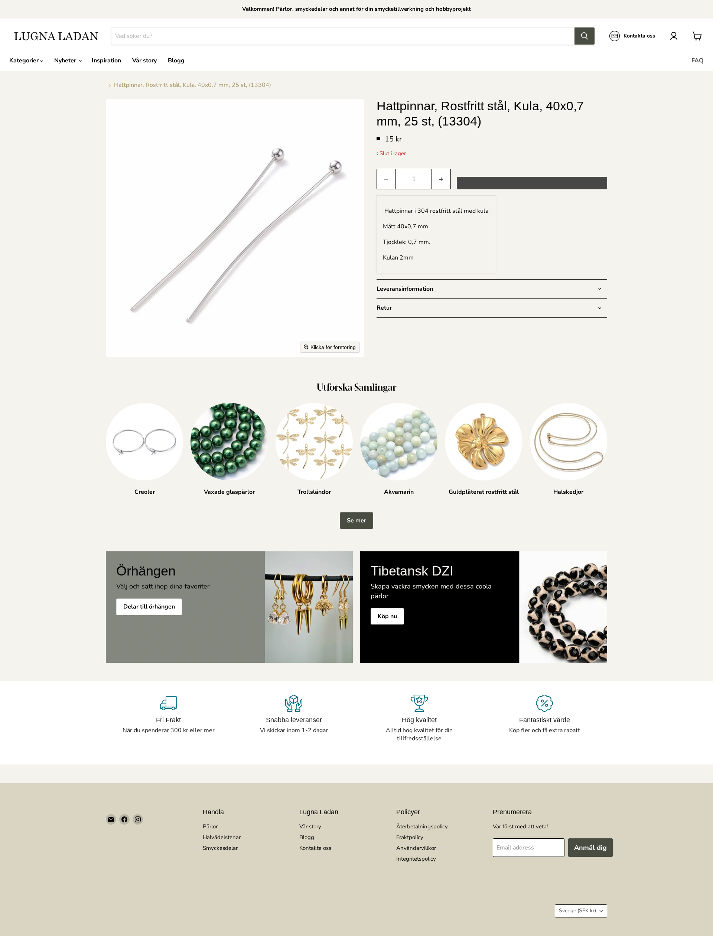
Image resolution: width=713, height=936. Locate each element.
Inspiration (106, 60)
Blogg (176, 60)
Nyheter (66, 60)
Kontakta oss (315, 848)
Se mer (356, 520)
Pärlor (210, 826)
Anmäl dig (590, 847)
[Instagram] (138, 819)
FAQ (697, 60)
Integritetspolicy (416, 858)
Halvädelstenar (222, 837)
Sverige (577, 910)
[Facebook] (124, 819)
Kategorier (24, 60)
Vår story (144, 60)
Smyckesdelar (220, 848)
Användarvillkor (416, 848)
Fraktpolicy (409, 837)
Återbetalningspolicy (422, 826)
